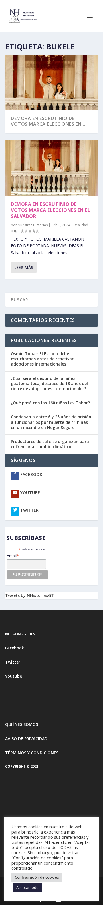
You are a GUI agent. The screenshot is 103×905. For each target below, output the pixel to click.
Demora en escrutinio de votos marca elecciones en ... (49, 121)
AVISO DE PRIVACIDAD (26, 738)
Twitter (12, 662)
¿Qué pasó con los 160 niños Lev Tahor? (50, 402)
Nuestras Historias (33, 225)
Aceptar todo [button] (27, 887)
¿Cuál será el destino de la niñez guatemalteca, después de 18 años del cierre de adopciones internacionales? (49, 383)
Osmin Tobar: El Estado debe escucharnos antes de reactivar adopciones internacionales (42, 359)
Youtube (13, 676)
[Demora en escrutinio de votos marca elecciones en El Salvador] (51, 168)
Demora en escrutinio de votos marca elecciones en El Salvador (50, 210)
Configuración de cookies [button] (37, 877)
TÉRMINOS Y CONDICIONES (31, 752)
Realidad (81, 225)
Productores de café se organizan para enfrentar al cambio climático (50, 444)
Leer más (23, 267)
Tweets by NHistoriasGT (29, 595)
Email (13, 555)
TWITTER (29, 510)
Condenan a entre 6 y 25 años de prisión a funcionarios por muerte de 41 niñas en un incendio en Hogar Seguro (51, 422)
